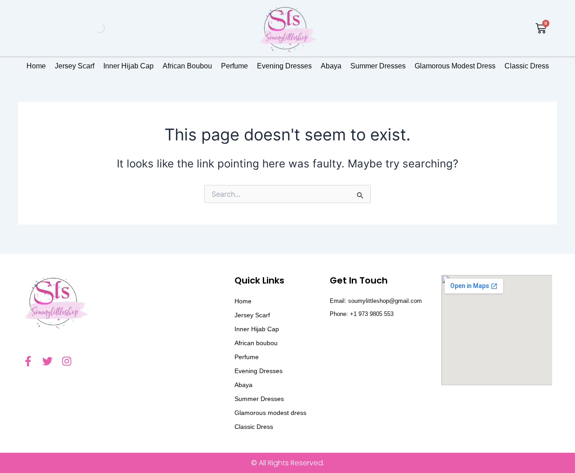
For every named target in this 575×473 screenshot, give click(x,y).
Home (36, 66)
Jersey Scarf (74, 66)
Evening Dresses (284, 66)
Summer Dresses (378, 66)
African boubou (187, 66)
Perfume (234, 66)
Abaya (331, 66)
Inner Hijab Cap (128, 66)
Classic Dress (526, 66)
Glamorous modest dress (455, 66)
